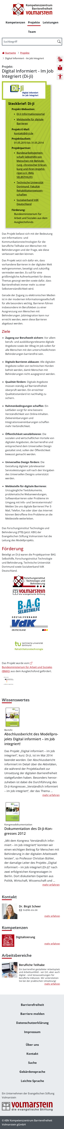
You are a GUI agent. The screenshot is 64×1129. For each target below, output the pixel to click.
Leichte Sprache (32, 1081)
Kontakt (32, 1054)
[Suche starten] (59, 41)
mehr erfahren (51, 795)
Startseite (10, 52)
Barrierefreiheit (32, 1005)
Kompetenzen (15, 22)
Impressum (32, 1032)
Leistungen (50, 22)
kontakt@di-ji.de (23, 133)
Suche (32, 1063)
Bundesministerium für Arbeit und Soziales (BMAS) (27, 669)
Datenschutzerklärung (32, 1023)
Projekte (34, 22)
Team (32, 32)
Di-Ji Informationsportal (31, 114)
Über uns (32, 1045)
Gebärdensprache (32, 1072)
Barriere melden (32, 1014)
